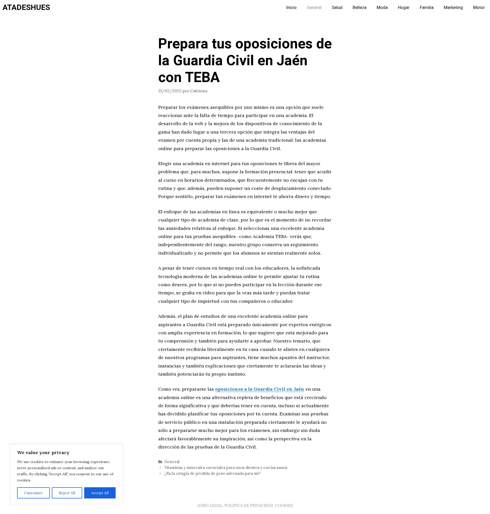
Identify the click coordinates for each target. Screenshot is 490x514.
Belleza (359, 7)
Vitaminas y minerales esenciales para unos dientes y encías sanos (225, 467)
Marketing (453, 7)
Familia (427, 7)
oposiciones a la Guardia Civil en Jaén (259, 389)
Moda (382, 7)
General (314, 7)
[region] (66, 474)
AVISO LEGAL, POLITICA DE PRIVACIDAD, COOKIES (245, 505)
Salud (337, 7)
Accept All (99, 493)
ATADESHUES (26, 7)
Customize (33, 493)
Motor (479, 7)
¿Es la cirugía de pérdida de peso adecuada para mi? (212, 473)
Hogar (404, 7)
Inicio (291, 7)
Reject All (67, 493)
